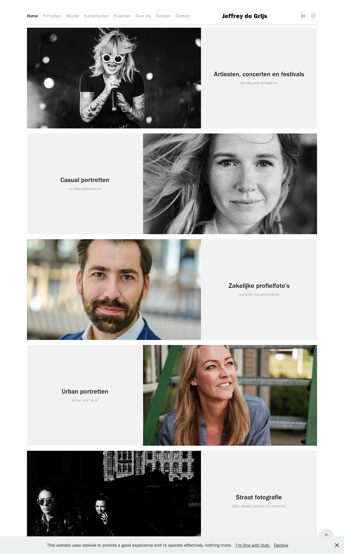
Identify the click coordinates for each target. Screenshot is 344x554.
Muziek (72, 15)
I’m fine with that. (253, 545)
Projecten (122, 15)
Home (32, 15)
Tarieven (163, 15)
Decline (281, 545)
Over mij (143, 15)
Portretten (52, 15)
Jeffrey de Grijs (244, 16)
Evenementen (96, 15)
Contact (183, 15)
